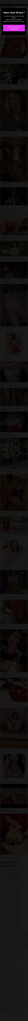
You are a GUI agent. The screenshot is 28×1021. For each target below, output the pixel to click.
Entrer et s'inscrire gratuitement (14, 28)
